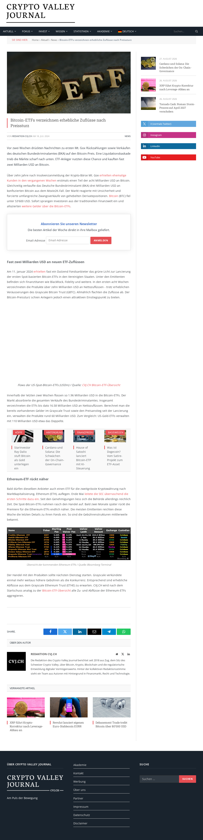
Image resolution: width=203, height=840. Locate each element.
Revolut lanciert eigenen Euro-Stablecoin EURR (68, 724)
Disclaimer (80, 823)
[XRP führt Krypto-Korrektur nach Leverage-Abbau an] (26, 707)
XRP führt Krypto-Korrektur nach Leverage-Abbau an (26, 726)
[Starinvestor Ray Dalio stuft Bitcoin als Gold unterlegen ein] (22, 436)
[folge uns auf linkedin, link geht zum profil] (168, 146)
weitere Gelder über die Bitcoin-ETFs (46, 206)
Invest (43, 31)
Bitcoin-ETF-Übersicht (56, 590)
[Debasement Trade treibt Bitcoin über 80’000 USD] (112, 707)
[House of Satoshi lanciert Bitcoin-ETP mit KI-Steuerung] (84, 436)
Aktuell (8, 31)
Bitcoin (113, 196)
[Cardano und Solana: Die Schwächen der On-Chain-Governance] (53, 436)
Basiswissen (115, 432)
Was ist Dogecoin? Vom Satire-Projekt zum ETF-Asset (115, 456)
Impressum (80, 807)
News (54, 40)
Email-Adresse (35, 240)
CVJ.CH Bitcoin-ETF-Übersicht (101, 385)
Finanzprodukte (87, 432)
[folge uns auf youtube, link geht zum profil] (168, 157)
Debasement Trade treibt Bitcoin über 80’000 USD (111, 724)
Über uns (79, 790)
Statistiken (81, 31)
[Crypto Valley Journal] (40, 13)
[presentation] (197, 31)
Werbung (79, 781)
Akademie (103, 31)
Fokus (26, 31)
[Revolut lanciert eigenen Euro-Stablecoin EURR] (69, 707)
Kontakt (78, 773)
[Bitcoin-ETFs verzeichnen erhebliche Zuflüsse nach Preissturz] (69, 82)
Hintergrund (54, 432)
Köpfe (18, 432)
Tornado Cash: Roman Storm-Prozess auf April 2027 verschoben (177, 107)
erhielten (40, 271)
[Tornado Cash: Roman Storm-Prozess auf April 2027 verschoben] (148, 103)
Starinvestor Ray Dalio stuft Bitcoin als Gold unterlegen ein (22, 458)
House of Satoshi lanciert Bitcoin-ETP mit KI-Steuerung (83, 458)
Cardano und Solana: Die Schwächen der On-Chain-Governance (54, 456)
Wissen (60, 31)
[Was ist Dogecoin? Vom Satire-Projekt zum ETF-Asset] (115, 436)
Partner (78, 798)
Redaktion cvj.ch (22, 136)
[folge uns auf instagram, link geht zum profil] (168, 135)
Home (35, 40)
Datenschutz (81, 815)
